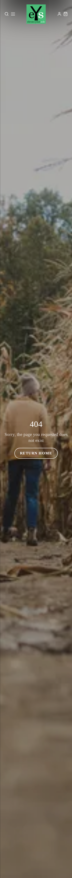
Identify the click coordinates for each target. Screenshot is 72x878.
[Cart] (65, 14)
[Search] (6, 14)
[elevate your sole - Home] (36, 14)
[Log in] (59, 14)
